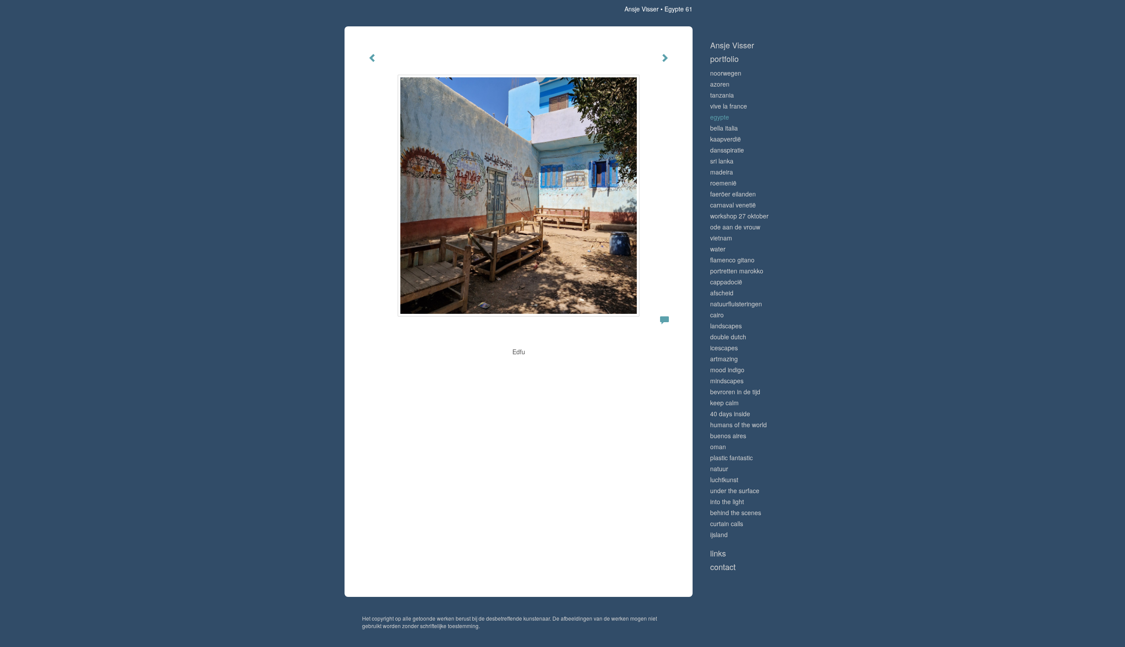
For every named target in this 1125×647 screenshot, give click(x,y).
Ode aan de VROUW (735, 226)
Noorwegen (725, 73)
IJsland (719, 534)
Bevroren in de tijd (735, 391)
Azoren (719, 84)
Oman (718, 446)
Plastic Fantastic (731, 457)
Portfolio (724, 58)
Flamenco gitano (732, 259)
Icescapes (724, 347)
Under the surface (734, 490)
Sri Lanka (721, 160)
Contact (723, 566)
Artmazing (724, 358)
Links (718, 553)
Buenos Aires (728, 435)
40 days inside (730, 413)
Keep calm (724, 402)
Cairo (717, 314)
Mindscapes (727, 380)
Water (718, 248)
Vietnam (721, 237)
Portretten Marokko (736, 270)
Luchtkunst (724, 479)
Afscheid (721, 292)
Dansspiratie (727, 149)
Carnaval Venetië (733, 204)
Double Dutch (728, 336)
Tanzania (722, 95)
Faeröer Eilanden (733, 193)
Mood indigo (727, 369)
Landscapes (726, 325)
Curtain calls (726, 523)
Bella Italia (724, 128)
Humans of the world (738, 424)
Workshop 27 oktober (739, 215)
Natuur (719, 468)
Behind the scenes (735, 512)
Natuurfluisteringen (736, 303)
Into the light (727, 501)
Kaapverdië (725, 138)
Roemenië (723, 182)
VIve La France (728, 106)
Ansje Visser (641, 8)
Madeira (721, 171)
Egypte (719, 117)
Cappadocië (726, 281)
